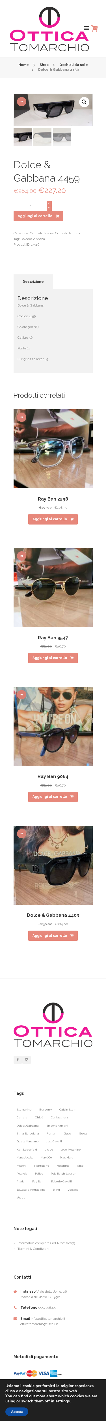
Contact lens (59, 1117)
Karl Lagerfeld (27, 1149)
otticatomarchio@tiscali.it (39, 1324)
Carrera (22, 1117)
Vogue (21, 1197)
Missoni (22, 1165)
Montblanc (41, 1165)
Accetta (17, 1411)
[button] (84, 102)
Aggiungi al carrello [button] (50, 519)
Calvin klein (67, 1109)
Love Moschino (70, 1149)
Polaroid (22, 1173)
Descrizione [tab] (33, 282)
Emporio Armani (57, 1125)
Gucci (68, 1133)
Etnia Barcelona (28, 1133)
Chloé (39, 1117)
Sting (56, 1189)
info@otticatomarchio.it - (49, 1319)
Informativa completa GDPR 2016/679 (46, 1243)
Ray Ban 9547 (53, 637)
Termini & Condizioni (33, 1249)
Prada (21, 1181)
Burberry (45, 1109)
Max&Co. (46, 1157)
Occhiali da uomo (68, 233)
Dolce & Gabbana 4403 (53, 915)
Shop (44, 65)
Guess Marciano (27, 1141)
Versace (73, 1189)
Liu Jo (49, 1149)
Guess (83, 1133)
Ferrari (51, 1133)
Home (23, 65)
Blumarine (24, 1109)
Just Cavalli (54, 1141)
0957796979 (47, 1308)
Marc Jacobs (25, 1157)
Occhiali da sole (73, 65)
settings (62, 1401)
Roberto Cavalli (61, 1181)
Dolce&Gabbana (33, 239)
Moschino (63, 1165)
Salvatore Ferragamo (31, 1189)
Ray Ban (38, 1181)
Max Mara (66, 1157)
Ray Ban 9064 (53, 776)
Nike (80, 1165)
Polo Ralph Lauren (63, 1173)
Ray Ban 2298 (53, 499)
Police (39, 1173)
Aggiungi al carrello (35, 216)
